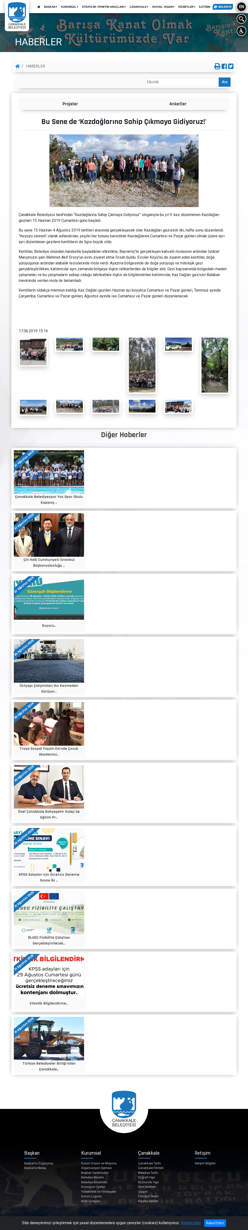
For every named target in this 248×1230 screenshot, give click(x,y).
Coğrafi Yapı (146, 1177)
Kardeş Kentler (148, 1201)
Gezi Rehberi (147, 1187)
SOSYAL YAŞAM (162, 6)
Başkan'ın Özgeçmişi (38, 1163)
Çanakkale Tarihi (149, 1163)
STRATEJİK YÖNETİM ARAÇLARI (103, 6)
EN (241, 6)
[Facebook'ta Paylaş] (224, 66)
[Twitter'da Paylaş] (230, 66)
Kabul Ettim (215, 1223)
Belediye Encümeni (94, 1182)
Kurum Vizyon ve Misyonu (99, 1163)
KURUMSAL (69, 6)
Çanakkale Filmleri (150, 1168)
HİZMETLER (186, 6)
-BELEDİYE (224, 6)
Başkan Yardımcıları (94, 1173)
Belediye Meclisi (92, 1177)
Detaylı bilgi (191, 1223)
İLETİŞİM (204, 6)
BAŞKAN (50, 6)
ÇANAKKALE (138, 6)
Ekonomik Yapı (148, 1182)
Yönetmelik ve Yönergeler (98, 1191)
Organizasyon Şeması (96, 1168)
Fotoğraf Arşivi (148, 1196)
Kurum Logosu (91, 1196)
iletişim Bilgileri (205, 1163)
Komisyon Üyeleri (93, 1187)
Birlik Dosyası (90, 1201)
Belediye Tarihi (148, 1173)
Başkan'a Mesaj (35, 1168)
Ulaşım (143, 1191)
